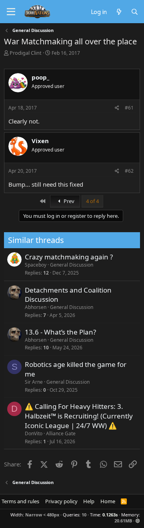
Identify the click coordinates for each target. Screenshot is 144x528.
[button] (138, 521)
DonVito (33, 433)
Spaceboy (35, 264)
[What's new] (118, 11)
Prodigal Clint (26, 52)
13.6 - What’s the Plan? (60, 332)
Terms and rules (20, 501)
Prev (68, 201)
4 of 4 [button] (92, 201)
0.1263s (110, 515)
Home (107, 501)
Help (88, 501)
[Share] (117, 108)
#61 (129, 107)
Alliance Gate (61, 433)
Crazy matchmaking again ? (69, 256)
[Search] (134, 11)
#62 (129, 170)
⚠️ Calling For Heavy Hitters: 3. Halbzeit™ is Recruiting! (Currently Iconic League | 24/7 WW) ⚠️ (79, 416)
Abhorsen (35, 307)
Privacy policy (61, 501)
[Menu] (11, 12)
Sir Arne (34, 382)
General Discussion (71, 264)
